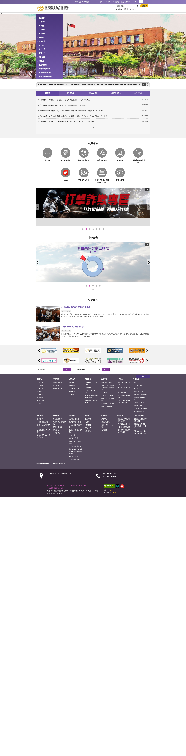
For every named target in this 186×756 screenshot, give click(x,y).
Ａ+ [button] (146, 2)
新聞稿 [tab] (47, 93)
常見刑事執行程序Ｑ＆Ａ (124, 396)
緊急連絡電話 (125, 2)
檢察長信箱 (40, 397)
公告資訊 (42, 26)
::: (36, 1)
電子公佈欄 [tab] (70, 93)
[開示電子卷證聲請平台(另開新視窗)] (93, 350)
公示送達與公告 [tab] (115, 93)
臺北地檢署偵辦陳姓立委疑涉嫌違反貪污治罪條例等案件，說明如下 (63, 105)
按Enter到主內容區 (7, 1)
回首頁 (108, 2)
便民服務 (93, 143)
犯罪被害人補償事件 (108, 403)
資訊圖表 (93, 238)
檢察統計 (88, 422)
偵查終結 (72, 385)
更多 (93, 128)
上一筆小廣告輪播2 (39, 360)
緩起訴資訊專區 (44, 69)
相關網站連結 (105, 422)
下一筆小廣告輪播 (147, 350)
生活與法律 (56, 433)
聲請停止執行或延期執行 (124, 388)
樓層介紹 (56, 385)
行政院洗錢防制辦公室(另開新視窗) (96, 229)
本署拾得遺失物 (74, 391)
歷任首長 (40, 388)
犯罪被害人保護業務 (140, 408)
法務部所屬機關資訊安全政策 (55, 488)
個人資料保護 (73, 438)
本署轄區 (40, 391)
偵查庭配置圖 (57, 388)
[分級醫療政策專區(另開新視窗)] (137, 350)
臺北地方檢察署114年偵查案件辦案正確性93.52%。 (86, 286)
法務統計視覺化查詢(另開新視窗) (100, 229)
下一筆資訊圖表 (149, 262)
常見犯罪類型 (57, 419)
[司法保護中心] (49, 360)
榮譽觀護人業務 (139, 402)
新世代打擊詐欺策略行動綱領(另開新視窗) (93, 229)
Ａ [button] (141, 2)
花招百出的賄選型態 (124, 424)
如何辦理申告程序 (107, 395)
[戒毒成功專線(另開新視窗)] (137, 360)
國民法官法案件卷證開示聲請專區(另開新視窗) (89, 229)
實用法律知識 (57, 427)
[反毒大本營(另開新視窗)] (115, 360)
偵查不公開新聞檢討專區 (75, 442)
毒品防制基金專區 (139, 411)
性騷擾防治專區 (74, 456)
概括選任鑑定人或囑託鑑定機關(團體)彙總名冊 (75, 451)
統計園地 (42, 57)
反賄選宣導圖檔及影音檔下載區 (124, 431)
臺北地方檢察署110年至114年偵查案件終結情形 (93, 286)
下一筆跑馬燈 (147, 86)
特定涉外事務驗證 (45, 76)
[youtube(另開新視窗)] (122, 486)
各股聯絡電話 (41, 400)
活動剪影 (93, 300)
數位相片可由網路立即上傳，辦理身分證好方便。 (55, 84)
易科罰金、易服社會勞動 (124, 383)
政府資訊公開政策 (75, 422)
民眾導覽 (42, 22)
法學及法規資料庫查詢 (59, 423)
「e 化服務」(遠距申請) (92, 391)
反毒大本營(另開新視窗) (103, 229)
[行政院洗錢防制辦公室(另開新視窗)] (93, 207)
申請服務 (72, 435)
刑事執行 (42, 37)
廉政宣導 (40, 419)
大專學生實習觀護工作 (140, 398)
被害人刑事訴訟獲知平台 (108, 399)
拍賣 (125, 9)
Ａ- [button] (136, 2)
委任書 (129, 9)
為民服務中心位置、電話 (91, 383)
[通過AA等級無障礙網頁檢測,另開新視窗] (109, 486)
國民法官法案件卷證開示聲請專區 (91, 396)
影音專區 (104, 419)
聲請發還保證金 (123, 392)
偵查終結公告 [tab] (93, 93)
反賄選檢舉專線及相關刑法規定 (124, 420)
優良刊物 (56, 430)
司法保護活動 (138, 385)
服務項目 (88, 387)
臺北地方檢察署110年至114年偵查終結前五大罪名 (89, 286)
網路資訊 (42, 61)
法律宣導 (42, 49)
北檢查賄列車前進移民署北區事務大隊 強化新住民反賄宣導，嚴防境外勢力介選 (67, 121)
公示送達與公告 (74, 388)
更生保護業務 (138, 405)
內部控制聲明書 (74, 419)
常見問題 (78, 2)
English (94, 2)
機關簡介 (42, 18)
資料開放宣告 (82, 485)
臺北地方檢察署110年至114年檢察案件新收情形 (96, 286)
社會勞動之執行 (139, 391)
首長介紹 (40, 385)
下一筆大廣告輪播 (149, 207)
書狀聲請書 (119, 9)
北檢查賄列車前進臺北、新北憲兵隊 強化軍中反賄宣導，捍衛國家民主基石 (65, 100)
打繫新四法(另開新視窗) (86, 229)
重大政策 (40, 403)
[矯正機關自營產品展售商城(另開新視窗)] (71, 350)
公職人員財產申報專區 (43, 426)
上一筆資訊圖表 (37, 262)
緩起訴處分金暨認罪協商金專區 (140, 420)
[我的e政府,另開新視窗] (117, 486)
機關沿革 (40, 382)
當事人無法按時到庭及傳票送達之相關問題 (108, 387)
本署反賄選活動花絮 (124, 427)
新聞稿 (71, 382)
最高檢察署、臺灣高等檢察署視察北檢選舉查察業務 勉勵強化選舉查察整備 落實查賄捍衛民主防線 (73, 116)
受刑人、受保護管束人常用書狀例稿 (124, 401)
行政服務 (88, 425)
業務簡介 (40, 394)
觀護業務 (136, 382)
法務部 (101, 2)
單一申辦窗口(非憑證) (63, 485)
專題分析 (88, 428)
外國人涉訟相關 (106, 406)
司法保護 (42, 41)
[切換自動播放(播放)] (144, 84)
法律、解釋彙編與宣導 (75, 431)
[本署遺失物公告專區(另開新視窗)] (71, 360)
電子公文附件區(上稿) (107, 426)
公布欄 (71, 394)
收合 (143, 376)
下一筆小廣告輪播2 (147, 360)
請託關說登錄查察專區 (43, 431)
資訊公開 (42, 53)
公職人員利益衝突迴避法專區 (43, 436)
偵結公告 (134, 9)
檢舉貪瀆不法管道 (43, 422)
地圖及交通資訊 (58, 382)
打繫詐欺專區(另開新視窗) (83, 229)
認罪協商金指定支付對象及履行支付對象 (140, 432)
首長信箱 (116, 2)
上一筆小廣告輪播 (39, 350)
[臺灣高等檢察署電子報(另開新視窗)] (115, 350)
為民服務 (42, 29)
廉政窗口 (42, 45)
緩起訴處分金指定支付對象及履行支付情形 (140, 426)
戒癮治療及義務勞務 (140, 394)
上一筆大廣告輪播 (37, 207)
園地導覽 (88, 419)
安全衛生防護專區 (75, 459)
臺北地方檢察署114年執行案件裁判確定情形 (100, 286)
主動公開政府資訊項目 (75, 426)
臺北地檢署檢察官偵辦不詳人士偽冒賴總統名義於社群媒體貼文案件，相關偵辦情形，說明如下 (72, 111)
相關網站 (88, 431)
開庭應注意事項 (106, 382)
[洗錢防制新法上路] (93, 360)
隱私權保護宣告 (51, 485)
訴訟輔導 (42, 33)
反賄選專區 (43, 65)
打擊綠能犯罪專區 (45, 72)
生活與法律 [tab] (138, 93)
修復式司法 (137, 388)
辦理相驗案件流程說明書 (91, 401)
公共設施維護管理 (75, 446)
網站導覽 (87, 2)
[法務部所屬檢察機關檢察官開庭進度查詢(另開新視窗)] (49, 350)
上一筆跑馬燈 (147, 84)
